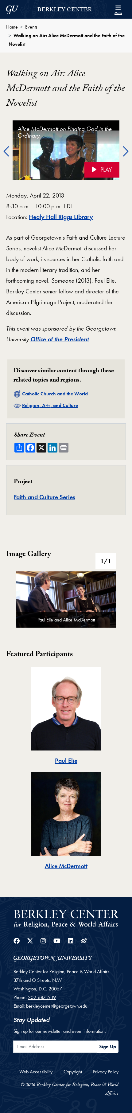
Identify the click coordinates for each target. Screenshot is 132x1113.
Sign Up (107, 1046)
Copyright (73, 1071)
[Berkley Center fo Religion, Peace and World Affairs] (66, 918)
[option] (66, 152)
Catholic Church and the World (55, 393)
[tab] (66, 716)
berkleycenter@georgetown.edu (56, 1006)
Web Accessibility (35, 1071)
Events (31, 27)
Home (12, 27)
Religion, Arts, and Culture (50, 405)
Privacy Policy (105, 1071)
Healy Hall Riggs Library (61, 217)
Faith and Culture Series (44, 497)
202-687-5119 (42, 997)
